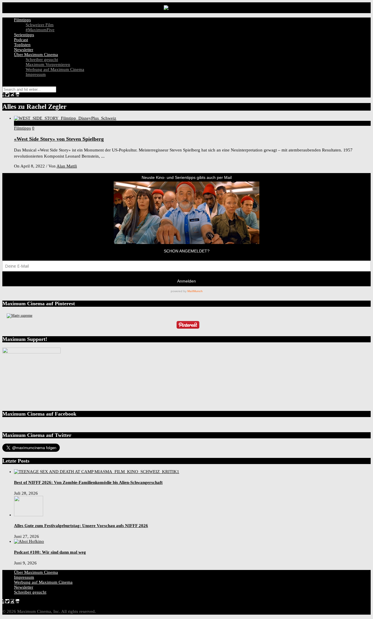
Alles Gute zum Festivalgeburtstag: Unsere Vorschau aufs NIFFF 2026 (81, 525)
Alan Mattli (67, 166)
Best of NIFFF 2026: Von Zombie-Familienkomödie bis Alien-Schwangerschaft (88, 482)
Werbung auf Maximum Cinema (55, 69)
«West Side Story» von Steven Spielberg (59, 139)
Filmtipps (22, 20)
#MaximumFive (40, 29)
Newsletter (23, 49)
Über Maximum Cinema (36, 54)
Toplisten (22, 44)
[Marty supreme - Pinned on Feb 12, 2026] (19, 315)
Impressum (36, 74)
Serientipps (24, 34)
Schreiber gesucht (42, 59)
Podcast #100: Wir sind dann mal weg (50, 552)
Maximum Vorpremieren (48, 64)
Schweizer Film (40, 24)
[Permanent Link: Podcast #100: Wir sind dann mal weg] (29, 541)
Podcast (21, 39)
